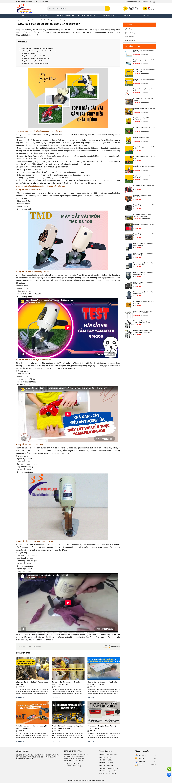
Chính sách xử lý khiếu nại (107, 771)
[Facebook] (150, 1)
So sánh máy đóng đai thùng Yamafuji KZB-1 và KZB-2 (101, 727)
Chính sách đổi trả (105, 757)
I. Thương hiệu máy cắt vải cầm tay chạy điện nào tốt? (36, 48)
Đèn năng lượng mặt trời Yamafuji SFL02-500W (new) (143, 263)
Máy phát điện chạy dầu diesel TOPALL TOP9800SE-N (142, 215)
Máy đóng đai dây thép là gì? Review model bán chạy (32, 683)
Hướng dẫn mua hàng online (108, 754)
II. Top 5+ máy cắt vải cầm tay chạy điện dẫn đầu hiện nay (37, 51)
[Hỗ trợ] (169, 769)
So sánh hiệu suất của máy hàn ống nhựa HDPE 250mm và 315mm (67, 727)
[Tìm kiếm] (107, 8)
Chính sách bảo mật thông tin (108, 768)
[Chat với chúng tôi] (169, 774)
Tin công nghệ (130, 36)
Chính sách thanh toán (106, 765)
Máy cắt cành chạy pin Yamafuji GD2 (144, 166)
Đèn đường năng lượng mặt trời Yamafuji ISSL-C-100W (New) (142, 312)
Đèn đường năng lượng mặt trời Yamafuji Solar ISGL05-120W (142, 321)
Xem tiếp (19, 698)
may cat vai (33, 30)
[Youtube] (154, 1)
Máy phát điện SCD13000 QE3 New (143, 224)
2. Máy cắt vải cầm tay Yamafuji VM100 (33, 56)
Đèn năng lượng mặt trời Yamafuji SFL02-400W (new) (143, 254)
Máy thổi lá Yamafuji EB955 (141, 137)
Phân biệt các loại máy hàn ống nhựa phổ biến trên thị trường (31, 727)
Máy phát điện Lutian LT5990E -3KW (143, 185)
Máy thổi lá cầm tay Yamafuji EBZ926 (144, 127)
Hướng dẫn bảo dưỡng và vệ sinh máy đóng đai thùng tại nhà (102, 683)
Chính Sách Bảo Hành (105, 760)
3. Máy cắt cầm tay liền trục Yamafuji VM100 (35, 58)
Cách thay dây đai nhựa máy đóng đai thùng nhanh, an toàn (66, 683)
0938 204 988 (133, 8)
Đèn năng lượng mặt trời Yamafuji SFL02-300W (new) (143, 244)
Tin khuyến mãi (131, 40)
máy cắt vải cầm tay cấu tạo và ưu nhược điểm (43, 183)
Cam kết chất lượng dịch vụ (108, 773)
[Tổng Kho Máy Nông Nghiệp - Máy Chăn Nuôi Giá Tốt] (25, 8)
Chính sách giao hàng (106, 762)
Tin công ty (27, 20)
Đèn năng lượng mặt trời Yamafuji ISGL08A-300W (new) (143, 273)
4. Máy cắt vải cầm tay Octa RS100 (32, 61)
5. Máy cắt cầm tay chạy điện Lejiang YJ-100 (35, 63)
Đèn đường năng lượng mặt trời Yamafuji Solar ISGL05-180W (142, 331)
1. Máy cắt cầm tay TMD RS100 (31, 53)
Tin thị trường (130, 33)
